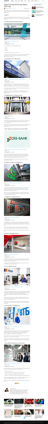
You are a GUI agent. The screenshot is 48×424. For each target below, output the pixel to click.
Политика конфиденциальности (32, 421)
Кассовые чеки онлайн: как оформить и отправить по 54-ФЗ (40, 8)
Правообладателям (39, 421)
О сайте (19, 421)
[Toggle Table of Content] (28, 15)
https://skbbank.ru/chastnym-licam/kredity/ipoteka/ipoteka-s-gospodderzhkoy (16, 149)
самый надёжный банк (23, 187)
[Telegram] (17, 383)
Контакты (43, 421)
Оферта (27, 421)
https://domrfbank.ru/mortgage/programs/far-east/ (13, 363)
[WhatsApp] (18, 383)
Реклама (25, 421)
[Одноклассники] (16, 383)
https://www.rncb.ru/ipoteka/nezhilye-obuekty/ (12, 41)
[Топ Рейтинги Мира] (6, 0)
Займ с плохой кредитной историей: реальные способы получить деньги (40, 11)
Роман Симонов (9, 8)
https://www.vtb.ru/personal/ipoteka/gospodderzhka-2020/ (14, 326)
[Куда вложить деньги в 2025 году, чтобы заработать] (34, 15)
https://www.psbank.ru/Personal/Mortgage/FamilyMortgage (14, 286)
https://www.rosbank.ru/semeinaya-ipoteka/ (12, 254)
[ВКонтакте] (15, 383)
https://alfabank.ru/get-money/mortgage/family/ (12, 217)
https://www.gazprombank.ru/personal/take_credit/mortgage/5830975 (15, 79)
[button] (43, 1)
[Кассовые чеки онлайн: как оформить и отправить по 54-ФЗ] (34, 8)
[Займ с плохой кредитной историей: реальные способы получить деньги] (34, 11)
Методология (14, 8)
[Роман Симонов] (4, 8)
